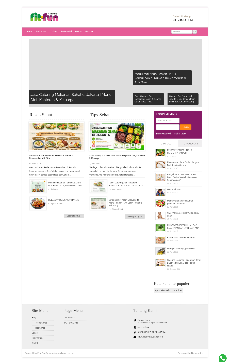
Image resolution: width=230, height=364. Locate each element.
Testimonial (66, 31)
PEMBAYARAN (71, 323)
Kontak (78, 31)
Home (29, 31)
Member (89, 31)
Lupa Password (163, 133)
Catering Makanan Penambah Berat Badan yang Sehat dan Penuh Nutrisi (184, 263)
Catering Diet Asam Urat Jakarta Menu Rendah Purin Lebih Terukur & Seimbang (125, 203)
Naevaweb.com (198, 353)
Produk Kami (41, 31)
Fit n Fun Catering (45, 353)
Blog (34, 317)
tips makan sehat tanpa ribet (168, 290)
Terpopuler (165, 144)
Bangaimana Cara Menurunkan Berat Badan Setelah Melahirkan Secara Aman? (182, 177)
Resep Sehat (41, 323)
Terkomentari (190, 144)
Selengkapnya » (74, 216)
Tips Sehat (40, 328)
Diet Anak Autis (174, 189)
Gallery (54, 31)
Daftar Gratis (180, 133)
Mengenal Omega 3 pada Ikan (181, 249)
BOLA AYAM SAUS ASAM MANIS (63, 200)
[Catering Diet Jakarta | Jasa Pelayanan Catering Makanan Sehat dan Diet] (48, 26)
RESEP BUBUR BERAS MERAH (181, 237)
